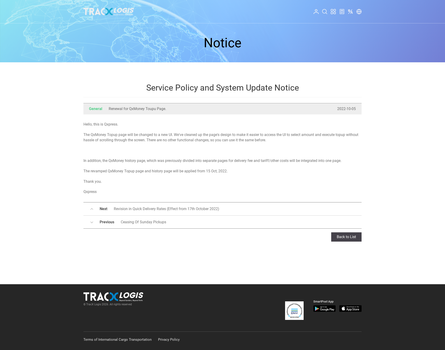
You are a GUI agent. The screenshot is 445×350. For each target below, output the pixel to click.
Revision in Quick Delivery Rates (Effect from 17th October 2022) (159, 209)
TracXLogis (108, 12)
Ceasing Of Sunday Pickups (133, 222)
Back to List (346, 237)
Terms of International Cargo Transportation (117, 339)
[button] (294, 310)
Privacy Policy (169, 339)
